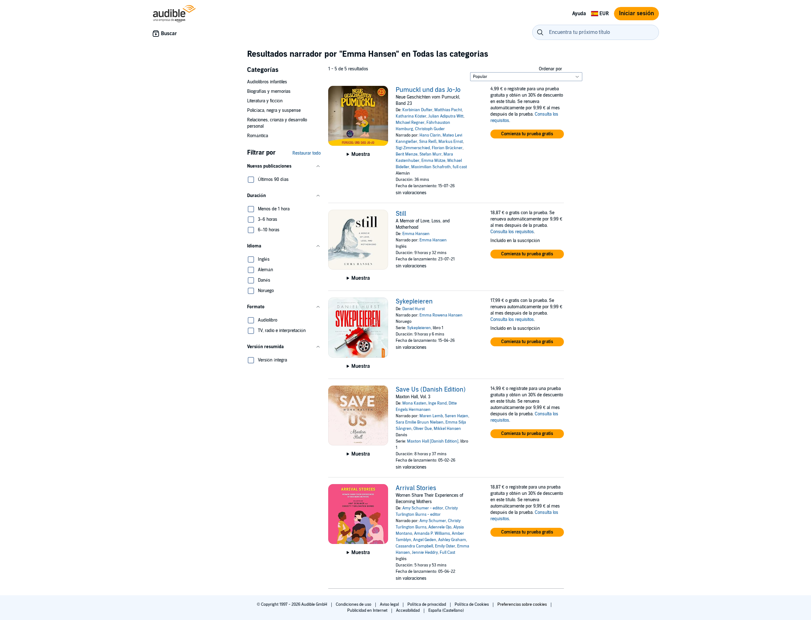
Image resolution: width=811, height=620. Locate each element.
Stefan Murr (430, 154)
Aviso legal (390, 604)
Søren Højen (456, 416)
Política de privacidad (427, 604)
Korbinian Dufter (417, 109)
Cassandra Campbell (414, 546)
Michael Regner (410, 122)
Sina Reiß (428, 141)
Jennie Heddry (425, 552)
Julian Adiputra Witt (445, 116)
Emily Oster (445, 546)
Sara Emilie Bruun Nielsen (420, 422)
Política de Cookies (472, 604)
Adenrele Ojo (439, 527)
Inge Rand (437, 403)
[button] (284, 166)
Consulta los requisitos (512, 231)
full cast (460, 166)
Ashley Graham (452, 539)
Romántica (257, 135)
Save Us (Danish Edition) (431, 389)
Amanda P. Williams (432, 533)
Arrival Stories (416, 488)
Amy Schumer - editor (422, 508)
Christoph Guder (430, 128)
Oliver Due (422, 428)
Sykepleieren (414, 301)
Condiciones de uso (354, 604)
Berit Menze (407, 154)
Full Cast (447, 552)
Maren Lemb (431, 416)
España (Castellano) (446, 610)
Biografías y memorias (269, 91)
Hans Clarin (430, 135)
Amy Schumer (432, 520)
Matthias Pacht (448, 109)
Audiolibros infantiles (267, 82)
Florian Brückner (447, 147)
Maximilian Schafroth (431, 166)
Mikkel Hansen (447, 428)
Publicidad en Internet (367, 610)
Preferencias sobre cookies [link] (522, 604)
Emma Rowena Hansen (441, 315)
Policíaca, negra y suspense (274, 110)
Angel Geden (424, 539)
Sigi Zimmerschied (413, 147)
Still (401, 214)
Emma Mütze (433, 160)
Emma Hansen (416, 233)
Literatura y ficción (265, 101)
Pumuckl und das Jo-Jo (428, 90)
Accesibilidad (408, 610)
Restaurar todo (306, 153)
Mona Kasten (414, 403)
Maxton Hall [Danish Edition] (432, 441)
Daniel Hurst (413, 308)
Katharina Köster (411, 116)
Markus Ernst (450, 141)
